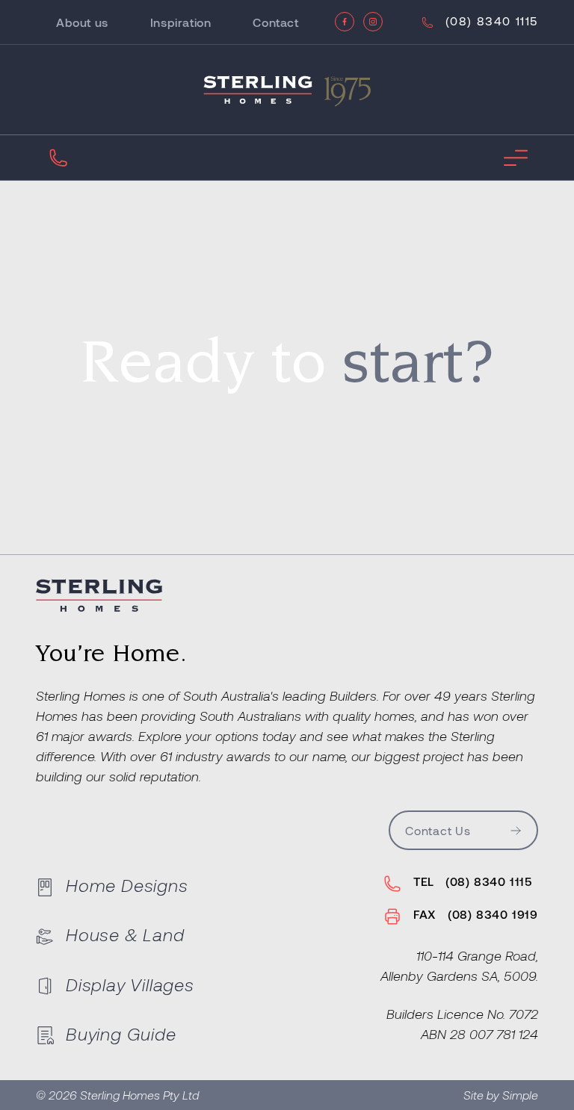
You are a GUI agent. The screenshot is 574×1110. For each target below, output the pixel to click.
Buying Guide (121, 1033)
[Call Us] (58, 157)
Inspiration (181, 22)
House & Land (125, 934)
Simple (520, 1095)
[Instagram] (373, 21)
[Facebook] (344, 21)
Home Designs (127, 885)
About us (82, 22)
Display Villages (130, 984)
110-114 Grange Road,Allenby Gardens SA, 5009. (459, 965)
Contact (275, 22)
